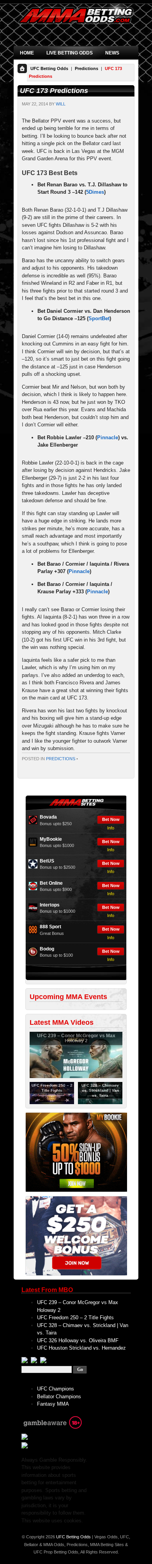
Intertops (50, 905)
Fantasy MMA (53, 1404)
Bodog (47, 949)
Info (110, 828)
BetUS (47, 861)
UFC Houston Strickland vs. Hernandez (81, 1348)
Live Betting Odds (69, 53)
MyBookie (51, 839)
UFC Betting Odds (49, 68)
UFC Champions (55, 1389)
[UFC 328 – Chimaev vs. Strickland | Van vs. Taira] (100, 1102)
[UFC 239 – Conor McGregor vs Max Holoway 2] (76, 1076)
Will (60, 104)
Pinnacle (107, 437)
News (112, 53)
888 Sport (50, 926)
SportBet (99, 318)
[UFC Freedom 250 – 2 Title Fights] (52, 1102)
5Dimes (95, 192)
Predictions (86, 68)
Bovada (48, 817)
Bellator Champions (59, 1396)
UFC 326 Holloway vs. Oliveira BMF (77, 1340)
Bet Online (51, 883)
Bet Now (111, 819)
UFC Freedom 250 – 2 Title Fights (75, 1317)
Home (27, 53)
